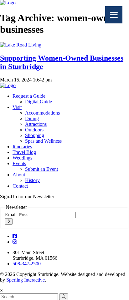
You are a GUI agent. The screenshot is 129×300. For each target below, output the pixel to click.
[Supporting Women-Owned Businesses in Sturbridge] (20, 44)
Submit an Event (41, 169)
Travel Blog (24, 152)
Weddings (22, 157)
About (19, 174)
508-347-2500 (27, 263)
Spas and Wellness (43, 141)
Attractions (36, 124)
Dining (32, 118)
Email (11, 214)
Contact (20, 186)
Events (19, 163)
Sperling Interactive (25, 280)
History (32, 180)
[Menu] (113, 14)
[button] (63, 296)
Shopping (34, 135)
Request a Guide (29, 96)
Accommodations (42, 113)
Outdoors (34, 129)
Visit (17, 107)
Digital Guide (38, 101)
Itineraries (22, 146)
